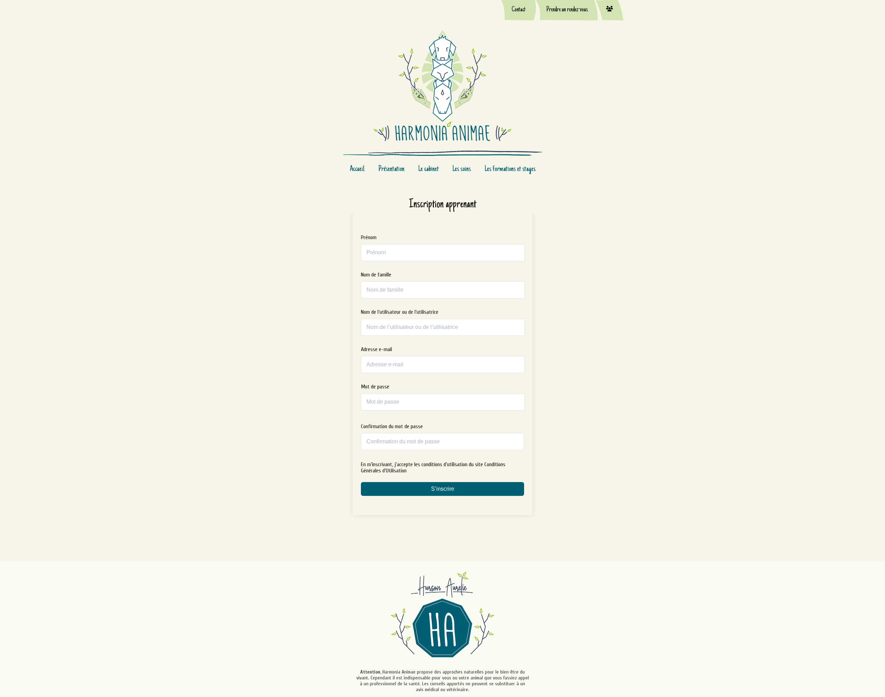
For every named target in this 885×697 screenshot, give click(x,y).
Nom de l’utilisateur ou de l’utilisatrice (399, 312)
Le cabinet (428, 169)
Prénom (368, 237)
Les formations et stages (510, 169)
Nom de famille (376, 275)
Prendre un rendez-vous (567, 10)
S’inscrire (442, 489)
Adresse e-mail (376, 349)
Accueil (357, 169)
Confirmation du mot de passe (392, 426)
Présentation (391, 169)
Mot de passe (375, 387)
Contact (518, 10)
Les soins (462, 169)
